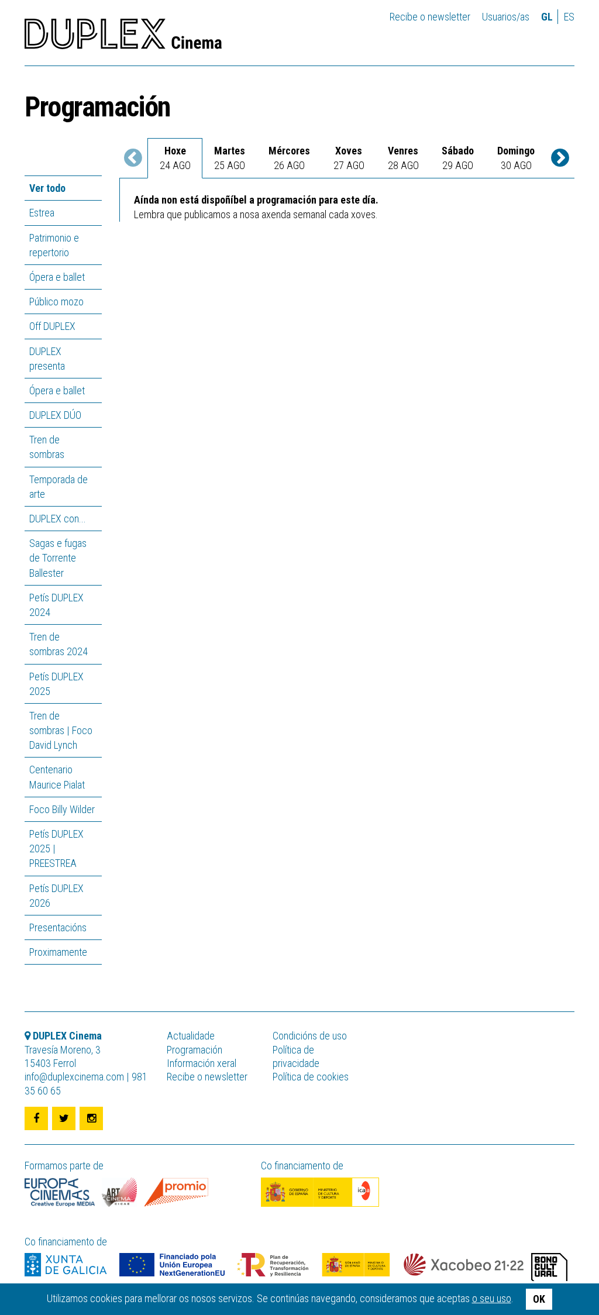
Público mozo (56, 301)
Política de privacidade (296, 1056)
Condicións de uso (310, 1036)
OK (539, 1299)
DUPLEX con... (57, 518)
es (569, 17)
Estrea (41, 212)
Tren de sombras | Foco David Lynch (60, 730)
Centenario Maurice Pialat (57, 776)
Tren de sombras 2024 (58, 644)
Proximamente (58, 952)
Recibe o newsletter (430, 17)
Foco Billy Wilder (62, 809)
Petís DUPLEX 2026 (56, 895)
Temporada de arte (58, 486)
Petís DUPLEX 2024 (56, 604)
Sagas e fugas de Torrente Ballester (58, 558)
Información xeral (201, 1063)
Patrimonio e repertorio (54, 245)
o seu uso (491, 1298)
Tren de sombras (46, 446)
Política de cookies (311, 1076)
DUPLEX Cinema (123, 37)
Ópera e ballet (57, 277)
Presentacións (58, 927)
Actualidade (191, 1036)
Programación (194, 1050)
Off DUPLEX (52, 326)
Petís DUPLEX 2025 (56, 683)
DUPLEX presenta (47, 358)
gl (547, 17)
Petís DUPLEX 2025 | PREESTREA (56, 848)
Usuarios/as (505, 17)
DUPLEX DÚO (55, 415)
